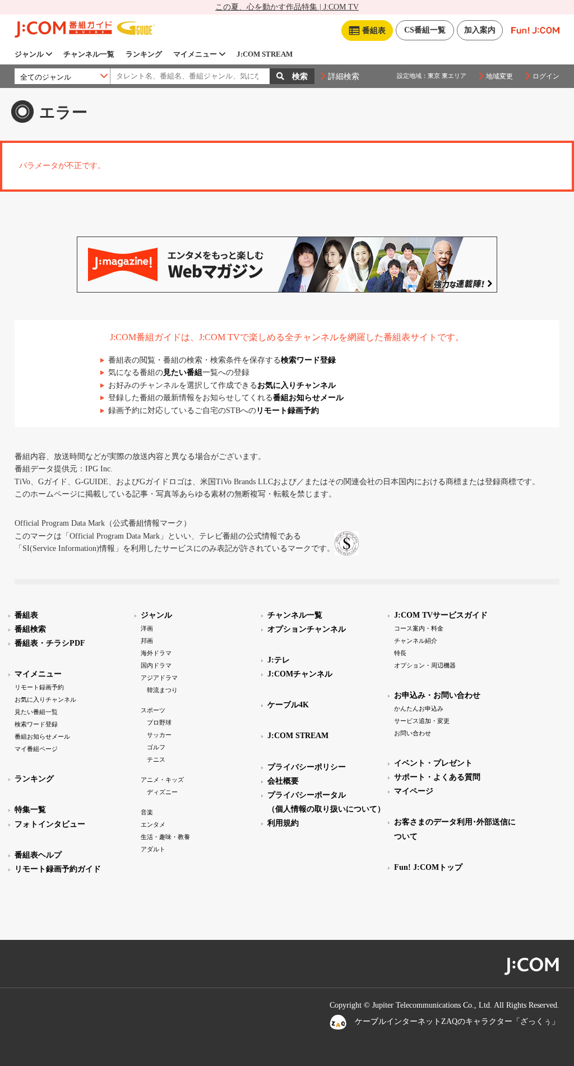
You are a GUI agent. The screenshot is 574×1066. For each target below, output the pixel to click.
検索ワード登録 (308, 360)
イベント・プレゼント (433, 763)
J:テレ (278, 660)
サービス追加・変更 (422, 720)
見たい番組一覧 (36, 711)
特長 (400, 653)
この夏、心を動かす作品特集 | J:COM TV (287, 7)
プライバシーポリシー (306, 767)
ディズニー (162, 792)
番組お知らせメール (308, 397)
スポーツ (153, 710)
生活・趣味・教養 (165, 836)
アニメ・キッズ (162, 779)
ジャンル (29, 54)
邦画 (147, 640)
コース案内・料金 (418, 628)
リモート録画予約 (287, 410)
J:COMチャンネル (299, 674)
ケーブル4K (288, 705)
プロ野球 (159, 722)
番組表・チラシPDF (50, 643)
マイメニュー (195, 54)
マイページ (413, 791)
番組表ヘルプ (38, 855)
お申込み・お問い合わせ (437, 695)
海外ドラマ (156, 653)
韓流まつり (162, 690)
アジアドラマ (159, 677)
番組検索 (30, 629)
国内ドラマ (156, 665)
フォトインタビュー (50, 824)
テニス (156, 759)
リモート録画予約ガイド (58, 869)
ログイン (546, 76)
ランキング (144, 54)
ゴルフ (156, 747)
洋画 (147, 628)
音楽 (147, 812)
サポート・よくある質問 (437, 777)
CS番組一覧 (425, 30)
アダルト (153, 849)
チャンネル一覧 (88, 54)
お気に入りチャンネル (296, 385)
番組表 (26, 615)
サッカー (159, 734)
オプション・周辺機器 (425, 665)
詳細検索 (343, 76)
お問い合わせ (412, 733)
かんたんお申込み (418, 708)
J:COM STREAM (265, 54)
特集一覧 (30, 809)
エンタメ (153, 824)
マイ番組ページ (36, 748)
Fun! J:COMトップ (428, 867)
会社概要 (283, 781)
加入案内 (480, 30)
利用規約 (283, 823)
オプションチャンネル (306, 629)
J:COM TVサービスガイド (441, 615)
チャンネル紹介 (415, 640)
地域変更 (499, 76)
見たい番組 (182, 372)
